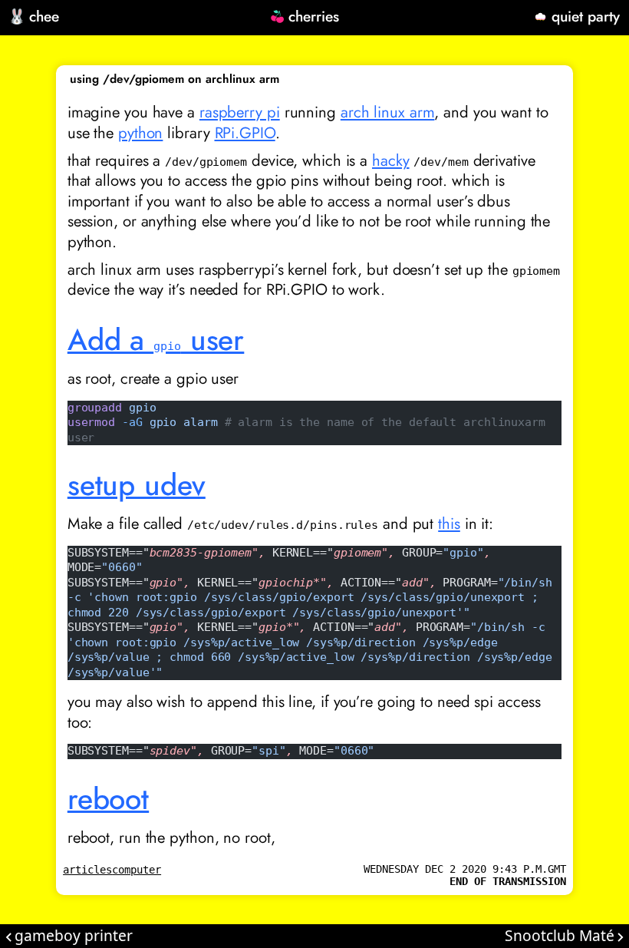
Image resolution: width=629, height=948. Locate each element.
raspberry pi (239, 112)
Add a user (156, 340)
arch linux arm (388, 112)
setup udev (137, 485)
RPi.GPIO (245, 132)
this (449, 523)
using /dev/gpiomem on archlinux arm (174, 79)
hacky (391, 160)
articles (87, 870)
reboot (108, 799)
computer (136, 870)
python (140, 132)
